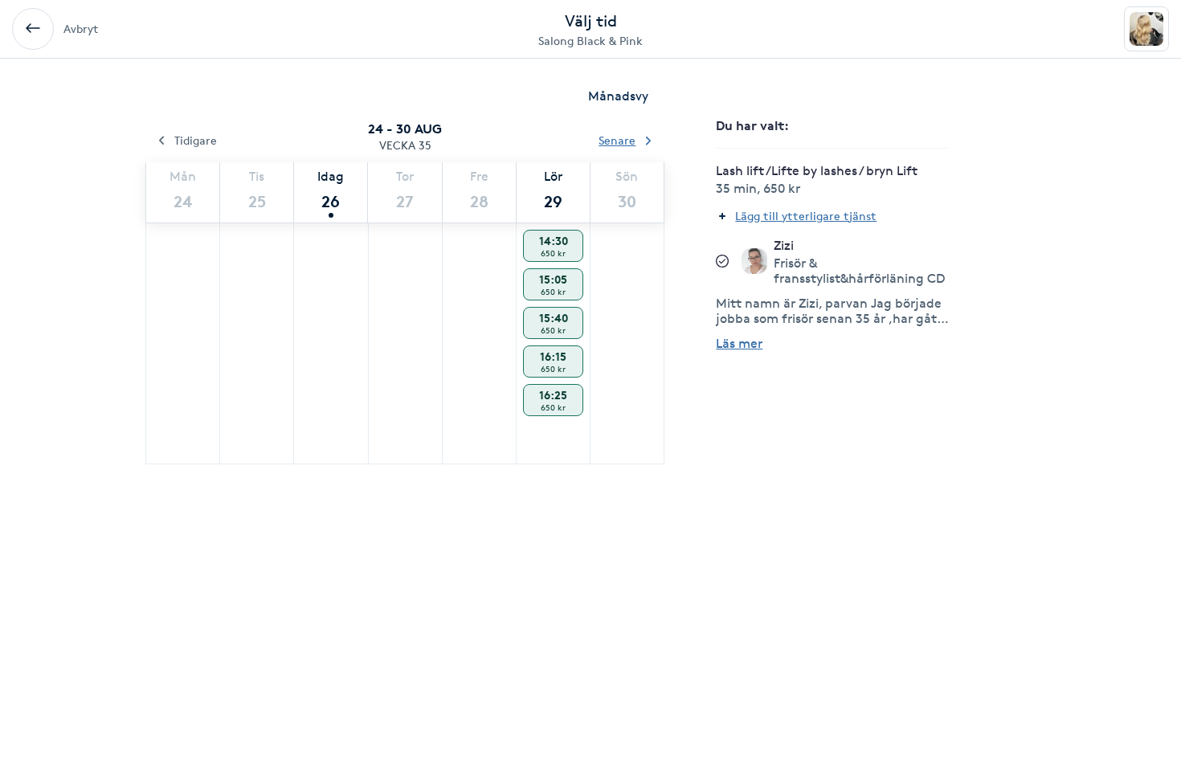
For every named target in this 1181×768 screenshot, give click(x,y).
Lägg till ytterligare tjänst (806, 216)
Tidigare (195, 140)
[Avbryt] (33, 29)
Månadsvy (618, 96)
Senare (617, 140)
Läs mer (739, 343)
